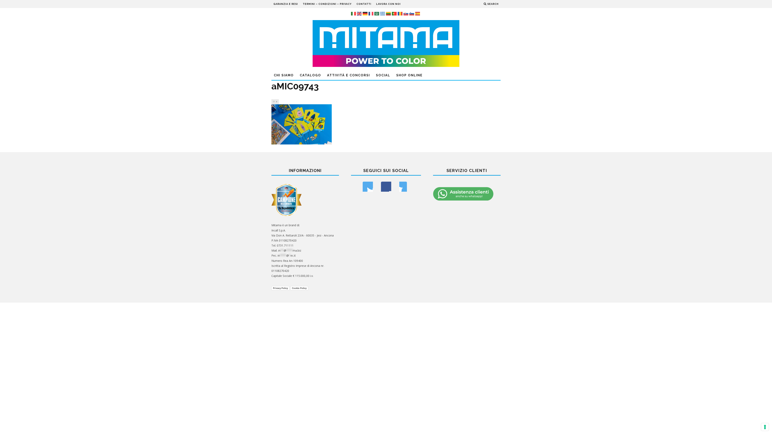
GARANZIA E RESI (285, 4)
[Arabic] (377, 13)
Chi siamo (284, 75)
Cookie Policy (299, 288)
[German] (366, 13)
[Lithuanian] (389, 13)
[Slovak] (406, 13)
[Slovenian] (412, 13)
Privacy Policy (280, 288)
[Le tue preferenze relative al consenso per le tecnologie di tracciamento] (765, 427)
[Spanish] (418, 13)
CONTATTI (363, 4)
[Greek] (383, 13)
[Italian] (354, 13)
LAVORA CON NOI (388, 4)
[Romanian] (400, 13)
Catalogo (310, 75)
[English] (360, 13)
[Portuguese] (395, 13)
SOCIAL (383, 75)
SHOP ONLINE (409, 75)
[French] (371, 13)
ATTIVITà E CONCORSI (348, 75)
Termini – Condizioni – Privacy (327, 4)
